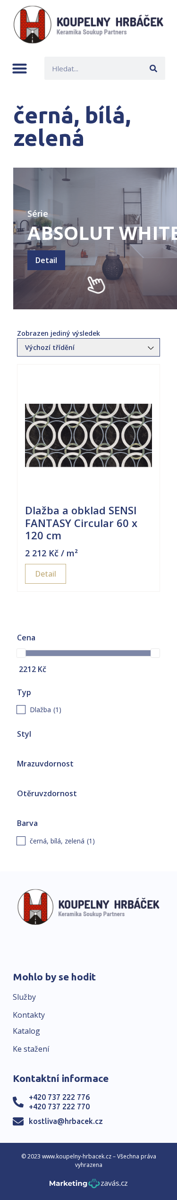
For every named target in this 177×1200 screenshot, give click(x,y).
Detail (46, 260)
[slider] (21, 653)
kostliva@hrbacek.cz (66, 1121)
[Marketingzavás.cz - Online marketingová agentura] (88, 1186)
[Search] (153, 68)
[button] (19, 68)
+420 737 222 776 (59, 1097)
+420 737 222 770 (59, 1106)
